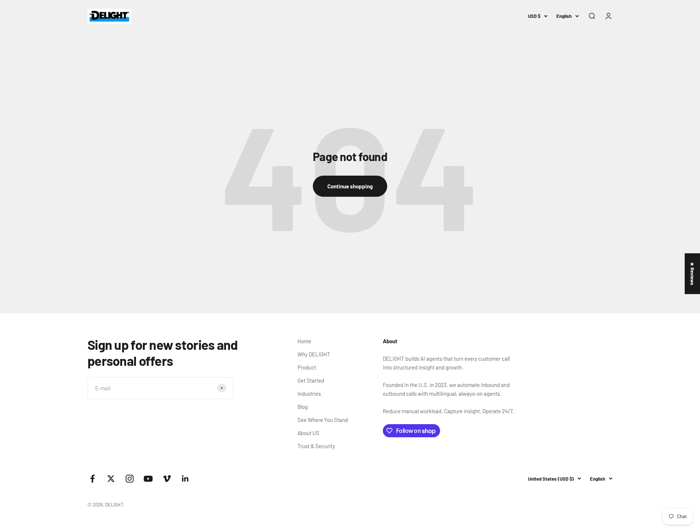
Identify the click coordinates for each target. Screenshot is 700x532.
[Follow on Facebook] (92, 479)
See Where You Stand (323, 419)
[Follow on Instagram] (130, 479)
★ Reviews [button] (692, 273)
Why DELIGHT (314, 354)
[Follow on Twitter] (111, 479)
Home (304, 341)
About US (308, 433)
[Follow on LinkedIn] (185, 479)
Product (307, 367)
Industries (309, 393)
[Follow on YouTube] (148, 479)
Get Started (311, 380)
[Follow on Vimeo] (167, 479)
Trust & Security (316, 446)
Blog (303, 406)
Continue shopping (350, 186)
